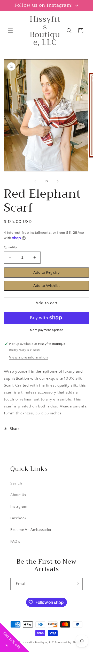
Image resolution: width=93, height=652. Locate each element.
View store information (28, 357)
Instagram (18, 507)
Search (16, 483)
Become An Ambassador (31, 530)
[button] (10, 30)
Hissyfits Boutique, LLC (38, 642)
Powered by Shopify (69, 642)
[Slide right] (58, 181)
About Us (18, 495)
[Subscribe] (76, 584)
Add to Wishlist (46, 285)
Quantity (10, 247)
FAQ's (15, 542)
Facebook (18, 518)
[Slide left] (35, 181)
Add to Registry (46, 272)
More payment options (46, 330)
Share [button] (15, 429)
